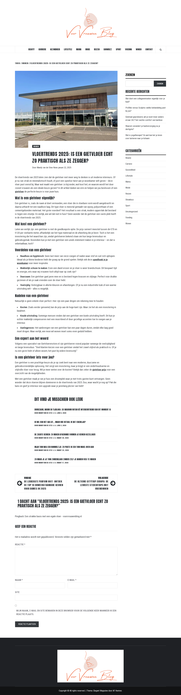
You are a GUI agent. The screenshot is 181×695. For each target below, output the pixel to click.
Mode (87, 49)
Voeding (128, 49)
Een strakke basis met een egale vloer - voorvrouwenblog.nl (53, 516)
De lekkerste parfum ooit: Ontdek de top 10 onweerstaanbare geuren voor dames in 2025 (43, 483)
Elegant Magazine (100, 690)
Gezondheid (55, 49)
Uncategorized (131, 211)
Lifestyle (68, 49)
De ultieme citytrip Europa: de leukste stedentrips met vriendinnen (91, 483)
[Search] (161, 49)
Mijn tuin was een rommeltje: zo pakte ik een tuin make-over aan (64, 446)
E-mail (72, 580)
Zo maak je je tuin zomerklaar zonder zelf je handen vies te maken (65, 459)
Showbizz (107, 49)
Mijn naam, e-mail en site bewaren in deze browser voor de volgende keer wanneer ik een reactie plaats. (66, 612)
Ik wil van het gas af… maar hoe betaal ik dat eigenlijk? (60, 422)
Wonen (138, 49)
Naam (19, 580)
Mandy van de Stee (45, 167)
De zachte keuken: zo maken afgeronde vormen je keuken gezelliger (64, 434)
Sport (118, 49)
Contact (149, 49)
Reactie (20, 544)
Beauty (31, 49)
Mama (78, 49)
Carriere (42, 49)
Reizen (97, 49)
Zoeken (130, 75)
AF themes (117, 690)
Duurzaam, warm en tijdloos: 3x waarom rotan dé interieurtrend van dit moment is (72, 409)
